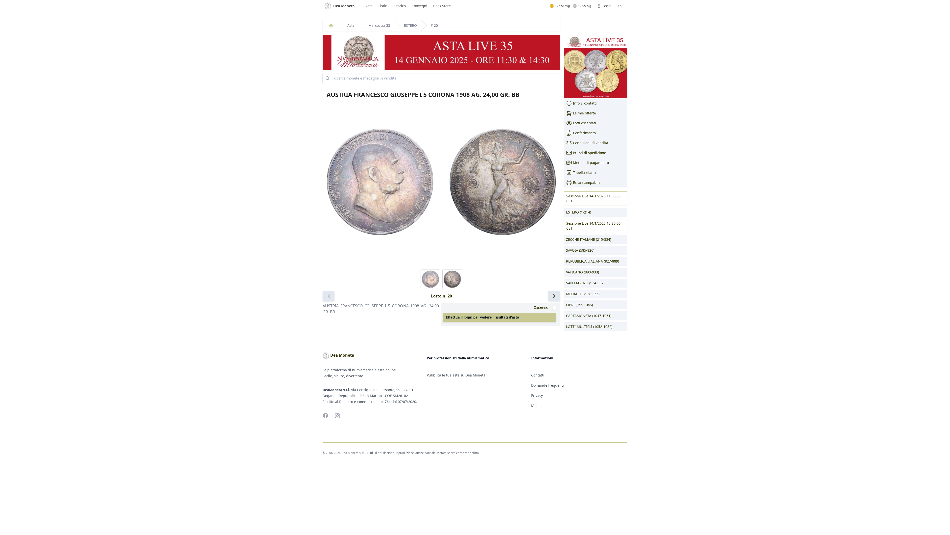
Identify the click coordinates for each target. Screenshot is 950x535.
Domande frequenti (547, 385)
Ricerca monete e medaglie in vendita (364, 78)
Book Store (442, 5)
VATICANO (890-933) (582, 272)
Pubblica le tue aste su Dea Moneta (456, 375)
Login (607, 5)
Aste (369, 5)
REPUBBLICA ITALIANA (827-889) (592, 261)
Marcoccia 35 (379, 25)
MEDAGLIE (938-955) (582, 294)
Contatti (537, 375)
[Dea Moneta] (331, 25)
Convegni (419, 5)
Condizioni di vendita (590, 142)
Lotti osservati (584, 123)
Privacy (537, 395)
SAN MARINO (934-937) (585, 283)
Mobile (537, 405)
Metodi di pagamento (591, 162)
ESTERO (410, 25)
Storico (400, 5)
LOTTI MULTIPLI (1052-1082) (589, 326)
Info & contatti (585, 103)
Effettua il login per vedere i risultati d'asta (482, 317)
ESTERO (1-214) (578, 212)
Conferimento (584, 133)
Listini (383, 5)
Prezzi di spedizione (589, 152)
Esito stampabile (586, 182)
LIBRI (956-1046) (579, 304)
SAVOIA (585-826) (580, 250)
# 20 (434, 25)
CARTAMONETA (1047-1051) (588, 315)
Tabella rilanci (584, 172)
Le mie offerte (584, 113)
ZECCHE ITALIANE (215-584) (588, 239)
